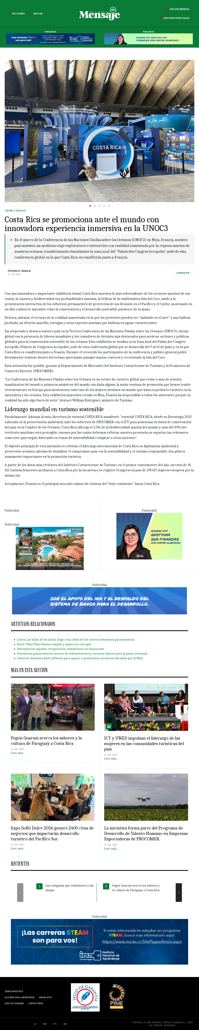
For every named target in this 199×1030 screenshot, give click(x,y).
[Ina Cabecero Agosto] (50, 39)
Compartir (182, 273)
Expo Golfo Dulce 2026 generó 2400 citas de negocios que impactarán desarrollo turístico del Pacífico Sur (52, 833)
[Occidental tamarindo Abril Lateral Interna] (50, 548)
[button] (90, 206)
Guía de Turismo (14, 1003)
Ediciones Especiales (176, 18)
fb (44, 1024)
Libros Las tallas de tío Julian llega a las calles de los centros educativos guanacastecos (75, 639)
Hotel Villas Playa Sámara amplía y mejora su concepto (54, 644)
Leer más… (18, 753)
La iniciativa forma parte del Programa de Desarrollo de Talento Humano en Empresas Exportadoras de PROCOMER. (146, 833)
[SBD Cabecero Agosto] (148, 39)
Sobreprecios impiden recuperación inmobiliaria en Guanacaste (60, 649)
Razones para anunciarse (19, 997)
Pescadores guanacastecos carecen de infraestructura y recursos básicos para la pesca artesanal (82, 653)
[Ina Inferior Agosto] (99, 941)
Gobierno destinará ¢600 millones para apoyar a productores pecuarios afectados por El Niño (80, 658)
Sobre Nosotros (14, 991)
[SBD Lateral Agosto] (149, 536)
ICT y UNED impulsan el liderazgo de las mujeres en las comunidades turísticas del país (144, 744)
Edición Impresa (179, 9)
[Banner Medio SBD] (99, 600)
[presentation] (20, 892)
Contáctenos (35, 1003)
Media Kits (45, 997)
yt (54, 1024)
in (65, 1024)
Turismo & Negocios (15, 210)
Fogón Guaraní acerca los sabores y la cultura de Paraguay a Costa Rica (46, 740)
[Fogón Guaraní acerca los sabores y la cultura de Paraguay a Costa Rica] (53, 707)
